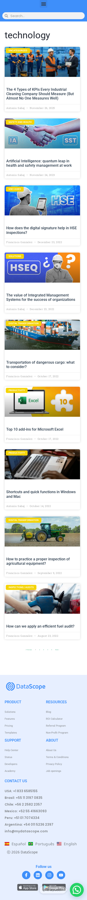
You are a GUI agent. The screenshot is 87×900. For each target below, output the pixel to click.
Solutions (10, 711)
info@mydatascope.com (26, 831)
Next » (57, 649)
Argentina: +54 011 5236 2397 (29, 824)
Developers (11, 764)
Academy (10, 771)
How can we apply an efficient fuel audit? (40, 626)
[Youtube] (61, 875)
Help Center (11, 750)
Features (10, 718)
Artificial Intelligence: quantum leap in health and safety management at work (39, 163)
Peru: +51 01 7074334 (22, 817)
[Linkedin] (38, 875)
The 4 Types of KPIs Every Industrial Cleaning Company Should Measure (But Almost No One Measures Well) (40, 93)
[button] (43, 4)
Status (8, 757)
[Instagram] (49, 875)
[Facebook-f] (26, 875)
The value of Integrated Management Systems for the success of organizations (40, 297)
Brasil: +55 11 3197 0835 (23, 797)
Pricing (9, 725)
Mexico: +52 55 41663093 (26, 811)
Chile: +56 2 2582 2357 (23, 804)
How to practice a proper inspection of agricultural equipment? (38, 561)
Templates (11, 732)
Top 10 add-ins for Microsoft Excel (34, 429)
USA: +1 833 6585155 (21, 791)
